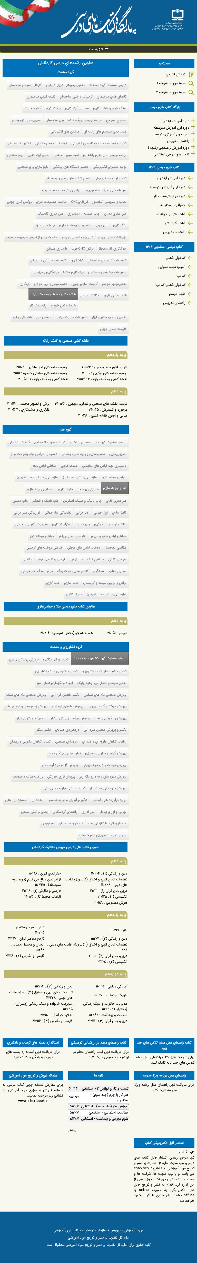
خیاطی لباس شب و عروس (108, 536)
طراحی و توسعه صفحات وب (62, 190)
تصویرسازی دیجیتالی (26, 120)
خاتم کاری (53, 583)
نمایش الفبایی (175, 74)
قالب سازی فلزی (115, 295)
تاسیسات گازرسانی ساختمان (107, 260)
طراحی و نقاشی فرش (51, 559)
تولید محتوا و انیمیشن (49, 442)
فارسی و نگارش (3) (58, 1021)
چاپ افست (92, 213)
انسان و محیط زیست (28, 944)
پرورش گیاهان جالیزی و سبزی (105, 753)
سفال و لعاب (117, 571)
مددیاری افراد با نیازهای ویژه (107, 823)
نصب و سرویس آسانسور (109, 202)
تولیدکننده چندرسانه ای (51, 143)
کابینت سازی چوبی (84, 284)
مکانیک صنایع (90, 295)
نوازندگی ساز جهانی (57, 512)
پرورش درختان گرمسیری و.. (106, 706)
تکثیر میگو (43, 729)
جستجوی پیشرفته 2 (170, 92)
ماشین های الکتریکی (65, 131)
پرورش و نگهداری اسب (110, 718)
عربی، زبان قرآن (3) (112, 1021)
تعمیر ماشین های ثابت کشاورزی (104, 671)
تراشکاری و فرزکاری (46, 272)
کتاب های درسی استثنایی (171, 154)
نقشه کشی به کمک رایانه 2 (107, 379)
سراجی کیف (95, 559)
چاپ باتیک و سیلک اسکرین (82, 501)
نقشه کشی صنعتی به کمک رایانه (53, 294)
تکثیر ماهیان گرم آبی (65, 694)
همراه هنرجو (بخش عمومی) (72, 633)
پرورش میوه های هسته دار (108, 788)
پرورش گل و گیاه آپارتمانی (60, 765)
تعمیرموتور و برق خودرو (50, 284)
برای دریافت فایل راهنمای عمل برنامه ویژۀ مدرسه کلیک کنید (164, 1087)
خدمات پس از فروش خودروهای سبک (31, 237)
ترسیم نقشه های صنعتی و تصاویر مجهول (97, 404)
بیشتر (72, 1130)
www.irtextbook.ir (33, 1101)
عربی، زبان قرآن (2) (113, 956)
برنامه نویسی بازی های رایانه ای (104, 155)
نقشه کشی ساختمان (41, 96)
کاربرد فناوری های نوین (110, 367)
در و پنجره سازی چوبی (77, 237)
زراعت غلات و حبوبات (28, 776)
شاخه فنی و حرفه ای (170, 214)
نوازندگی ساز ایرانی (27, 512)
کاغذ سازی (119, 512)
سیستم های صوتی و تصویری (106, 190)
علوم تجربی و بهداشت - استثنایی (105, 1118)
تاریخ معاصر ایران (31, 938)
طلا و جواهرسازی (114, 488)
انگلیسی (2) (118, 962)
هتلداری (36, 800)
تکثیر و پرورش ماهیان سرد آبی (105, 729)
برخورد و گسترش (114, 409)
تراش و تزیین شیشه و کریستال (104, 583)
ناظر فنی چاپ (22, 317)
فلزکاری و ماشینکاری (35, 409)
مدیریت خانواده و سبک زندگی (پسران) (44, 1003)
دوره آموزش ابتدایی (175, 121)
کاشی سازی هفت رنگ (72, 571)
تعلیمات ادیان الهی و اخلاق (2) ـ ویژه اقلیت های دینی (88, 944)
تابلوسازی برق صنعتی (33, 167)
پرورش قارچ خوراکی (61, 776)
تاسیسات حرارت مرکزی (71, 317)
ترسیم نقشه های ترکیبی (110, 373)
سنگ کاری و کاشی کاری (109, 108)
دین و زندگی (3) (60, 986)
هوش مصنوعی (116, 902)
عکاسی (27, 559)
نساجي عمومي (116, 120)
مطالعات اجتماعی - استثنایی (109, 1112)
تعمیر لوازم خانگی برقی (110, 178)
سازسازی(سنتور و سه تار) (80, 477)
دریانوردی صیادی (67, 729)
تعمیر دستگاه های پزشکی (70, 167)
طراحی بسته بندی (114, 477)
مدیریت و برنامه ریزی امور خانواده (102, 835)
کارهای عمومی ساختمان (25, 85)
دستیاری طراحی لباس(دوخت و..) (34, 454)
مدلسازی (73, 213)
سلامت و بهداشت (114, 1015)
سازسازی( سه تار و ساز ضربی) (37, 477)
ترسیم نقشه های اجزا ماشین (47, 367)
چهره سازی (82, 524)
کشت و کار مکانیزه (56, 659)
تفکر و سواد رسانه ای (29, 927)
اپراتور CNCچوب (82, 248)
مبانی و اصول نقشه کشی (109, 415)
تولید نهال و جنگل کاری (65, 753)
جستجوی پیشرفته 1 (171, 83)
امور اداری (88, 812)
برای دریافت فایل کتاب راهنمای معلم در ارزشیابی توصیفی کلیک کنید (101, 1054)
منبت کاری (65, 489)
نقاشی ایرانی (117, 524)
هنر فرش (77, 559)
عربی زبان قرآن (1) (114, 891)
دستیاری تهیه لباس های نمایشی (104, 466)
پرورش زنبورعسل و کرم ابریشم (26, 706)
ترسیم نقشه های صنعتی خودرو (45, 373)
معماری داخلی (80, 442)
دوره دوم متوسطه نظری (168, 196)
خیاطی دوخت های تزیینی (44, 547)
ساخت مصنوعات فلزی (51, 202)
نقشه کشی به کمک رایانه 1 (49, 379)
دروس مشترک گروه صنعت (107, 85)
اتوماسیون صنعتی (66, 155)
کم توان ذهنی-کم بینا (170, 285)
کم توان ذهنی (175, 258)
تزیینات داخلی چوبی (112, 237)
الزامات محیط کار (49, 896)
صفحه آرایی (69, 466)
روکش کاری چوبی (19, 202)
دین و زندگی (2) (114, 938)
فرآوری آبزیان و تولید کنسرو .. (66, 800)
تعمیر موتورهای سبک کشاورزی (56, 671)
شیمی (123, 633)
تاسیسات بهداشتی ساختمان (107, 272)
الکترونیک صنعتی (19, 143)
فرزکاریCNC (79, 202)
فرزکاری (24, 284)
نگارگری (99, 524)
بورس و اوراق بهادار (113, 812)
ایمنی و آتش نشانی (34, 812)
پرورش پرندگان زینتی (24, 659)
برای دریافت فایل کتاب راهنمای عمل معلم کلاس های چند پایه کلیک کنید (165, 1059)
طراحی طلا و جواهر (72, 536)
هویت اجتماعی (116, 995)
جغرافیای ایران (50, 873)
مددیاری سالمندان (70, 823)
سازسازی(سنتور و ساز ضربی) (106, 594)
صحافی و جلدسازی (40, 489)
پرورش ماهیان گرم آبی (67, 706)
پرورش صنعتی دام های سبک (26, 694)
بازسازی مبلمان (56, 248)
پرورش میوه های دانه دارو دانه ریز (103, 776)
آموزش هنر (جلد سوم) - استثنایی (105, 1106)
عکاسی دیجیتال (115, 547)
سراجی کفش (117, 559)
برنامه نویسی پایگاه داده (85, 120)
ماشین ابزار (43, 317)
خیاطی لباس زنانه (44, 466)
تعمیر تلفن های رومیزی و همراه (68, 178)
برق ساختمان (55, 120)
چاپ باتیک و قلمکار (46, 501)
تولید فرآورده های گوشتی (109, 800)
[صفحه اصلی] (167, 18)
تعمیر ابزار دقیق (38, 155)
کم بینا (180, 276)
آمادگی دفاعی (117, 986)
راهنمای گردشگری (65, 812)
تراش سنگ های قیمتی (37, 571)
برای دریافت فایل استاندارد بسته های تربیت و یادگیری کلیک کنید (33, 1054)
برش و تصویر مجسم (35, 404)
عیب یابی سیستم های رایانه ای (105, 131)
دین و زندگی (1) (115, 873)
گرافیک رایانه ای (19, 442)
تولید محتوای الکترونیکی (109, 167)
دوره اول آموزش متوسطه (171, 127)
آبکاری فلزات (33, 108)
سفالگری (99, 571)
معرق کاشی (74, 594)
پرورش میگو (81, 718)
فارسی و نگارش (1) (47, 891)
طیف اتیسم (177, 294)
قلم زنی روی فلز (87, 489)
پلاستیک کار (38, 305)
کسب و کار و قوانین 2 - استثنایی (105, 1088)
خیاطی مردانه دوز (42, 536)
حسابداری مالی (15, 800)
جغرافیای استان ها (172, 205)
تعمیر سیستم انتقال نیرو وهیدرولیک (101, 683)
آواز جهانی (101, 512)
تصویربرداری (117, 454)
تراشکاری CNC (73, 272)
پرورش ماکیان (59, 718)
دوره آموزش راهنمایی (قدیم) (168, 148)
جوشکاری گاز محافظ (112, 248)
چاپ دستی (20, 501)
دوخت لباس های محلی (83, 547)
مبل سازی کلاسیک (50, 213)
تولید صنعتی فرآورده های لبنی (64, 788)
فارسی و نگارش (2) (30, 956)
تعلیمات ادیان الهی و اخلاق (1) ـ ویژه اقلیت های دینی (96, 882)
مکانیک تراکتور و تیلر (31, 718)
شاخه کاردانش (175, 223)
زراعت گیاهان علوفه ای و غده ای (104, 741)
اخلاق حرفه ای (62, 1015)
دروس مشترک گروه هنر (110, 442)
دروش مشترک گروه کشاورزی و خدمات (98, 658)
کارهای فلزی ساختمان (111, 96)
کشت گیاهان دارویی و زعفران (30, 741)
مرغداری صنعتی (66, 741)
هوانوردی (48, 823)
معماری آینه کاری (77, 108)
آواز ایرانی (82, 512)
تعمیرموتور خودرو (114, 284)
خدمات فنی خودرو (63, 305)
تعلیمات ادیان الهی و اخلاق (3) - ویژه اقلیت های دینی (41, 995)
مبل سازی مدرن (115, 213)
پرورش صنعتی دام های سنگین (105, 694)
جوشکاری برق (45, 225)
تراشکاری (77, 260)
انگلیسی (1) (118, 896)
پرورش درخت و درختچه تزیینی (104, 765)
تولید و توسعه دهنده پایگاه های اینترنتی (98, 143)
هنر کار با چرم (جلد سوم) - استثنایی (109, 1097)
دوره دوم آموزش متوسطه (171, 134)
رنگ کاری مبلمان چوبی (110, 225)
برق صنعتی (15, 155)
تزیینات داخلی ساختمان (76, 96)
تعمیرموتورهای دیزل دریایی (65, 85)
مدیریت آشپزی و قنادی (31, 524)
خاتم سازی (71, 583)
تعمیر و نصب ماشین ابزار (109, 317)
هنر (125, 930)
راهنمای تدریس (178, 141)
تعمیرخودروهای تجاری (74, 225)
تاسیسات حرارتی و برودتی (48, 260)
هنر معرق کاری (116, 501)
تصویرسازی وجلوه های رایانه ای (83, 454)
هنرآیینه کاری (61, 524)
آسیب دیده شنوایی (171, 267)
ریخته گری (53, 108)
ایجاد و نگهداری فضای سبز (55, 683)
